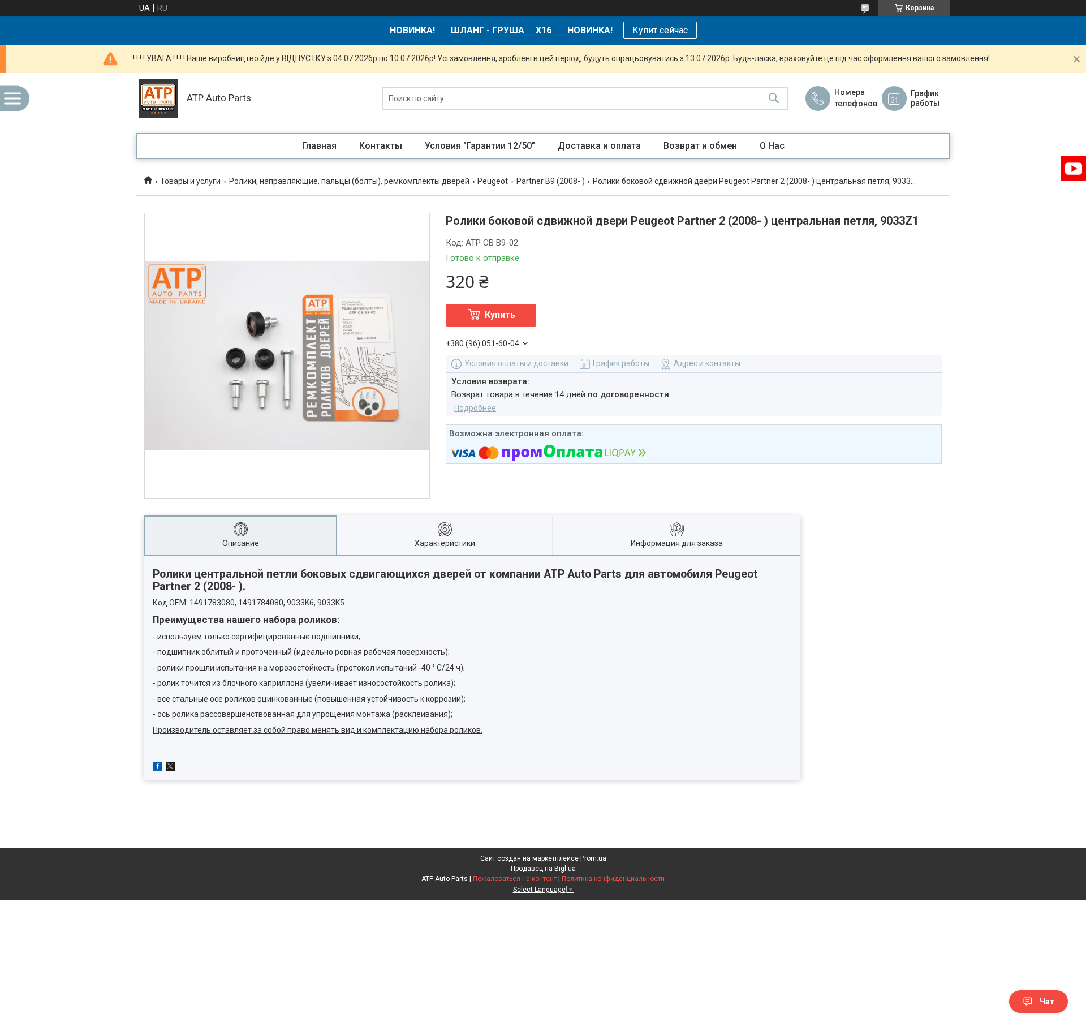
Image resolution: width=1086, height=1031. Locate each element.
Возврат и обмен (700, 145)
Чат (1047, 1001)
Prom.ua (593, 858)
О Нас (772, 145)
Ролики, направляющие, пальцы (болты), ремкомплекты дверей (349, 181)
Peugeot (492, 181)
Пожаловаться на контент (515, 879)
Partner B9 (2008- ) (550, 181)
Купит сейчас (660, 30)
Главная (319, 145)
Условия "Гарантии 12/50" (480, 145)
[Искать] (773, 98)
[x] (170, 767)
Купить (500, 315)
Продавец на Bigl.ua (543, 869)
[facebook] (157, 767)
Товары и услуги (190, 181)
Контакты (380, 145)
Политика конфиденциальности (613, 879)
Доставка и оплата (599, 145)
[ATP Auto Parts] (158, 98)
